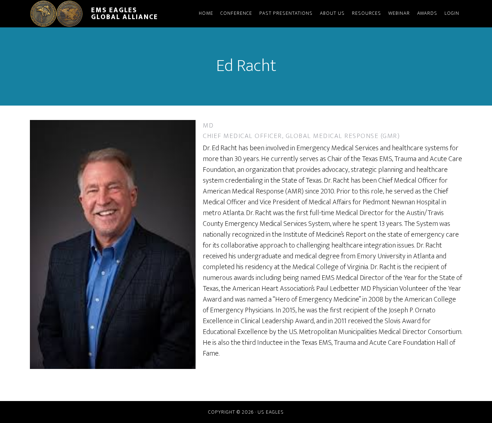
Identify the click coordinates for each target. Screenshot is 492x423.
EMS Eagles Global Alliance (124, 13)
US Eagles (271, 412)
